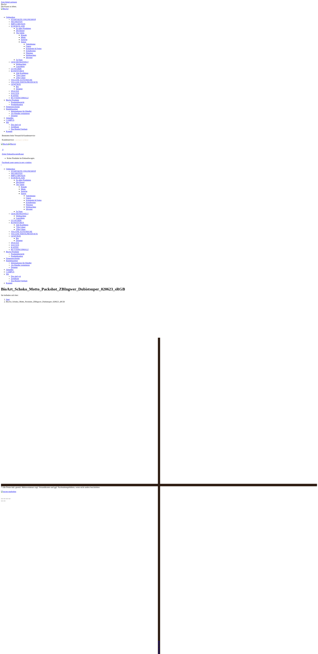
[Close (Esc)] (2, 498)
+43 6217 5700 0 (21, 140)
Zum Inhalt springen (9, 2)
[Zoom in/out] (9, 498)
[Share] (4, 498)
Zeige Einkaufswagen (10, 154)
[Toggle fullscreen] (7, 498)
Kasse (21, 154)
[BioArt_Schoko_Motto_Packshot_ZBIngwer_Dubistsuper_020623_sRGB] (69, 483)
